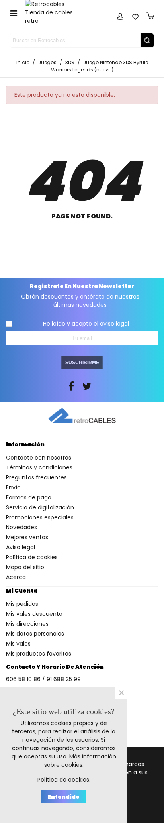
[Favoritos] (135, 14)
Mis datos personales (35, 634)
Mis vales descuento (34, 614)
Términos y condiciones (39, 467)
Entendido (64, 797)
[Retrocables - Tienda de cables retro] (54, 12)
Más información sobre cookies (80, 760)
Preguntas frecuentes (36, 477)
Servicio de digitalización (40, 507)
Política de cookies (32, 557)
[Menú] (13, 12)
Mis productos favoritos (38, 654)
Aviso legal (20, 547)
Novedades (21, 527)
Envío (13, 487)
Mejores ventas (27, 537)
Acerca (16, 577)
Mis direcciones (27, 624)
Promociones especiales (40, 517)
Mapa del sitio (25, 567)
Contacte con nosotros (38, 458)
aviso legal (114, 324)
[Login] (120, 14)
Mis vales (18, 644)
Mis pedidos (22, 604)
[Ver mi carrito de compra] (150, 14)
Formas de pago (28, 497)
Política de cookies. (63, 780)
